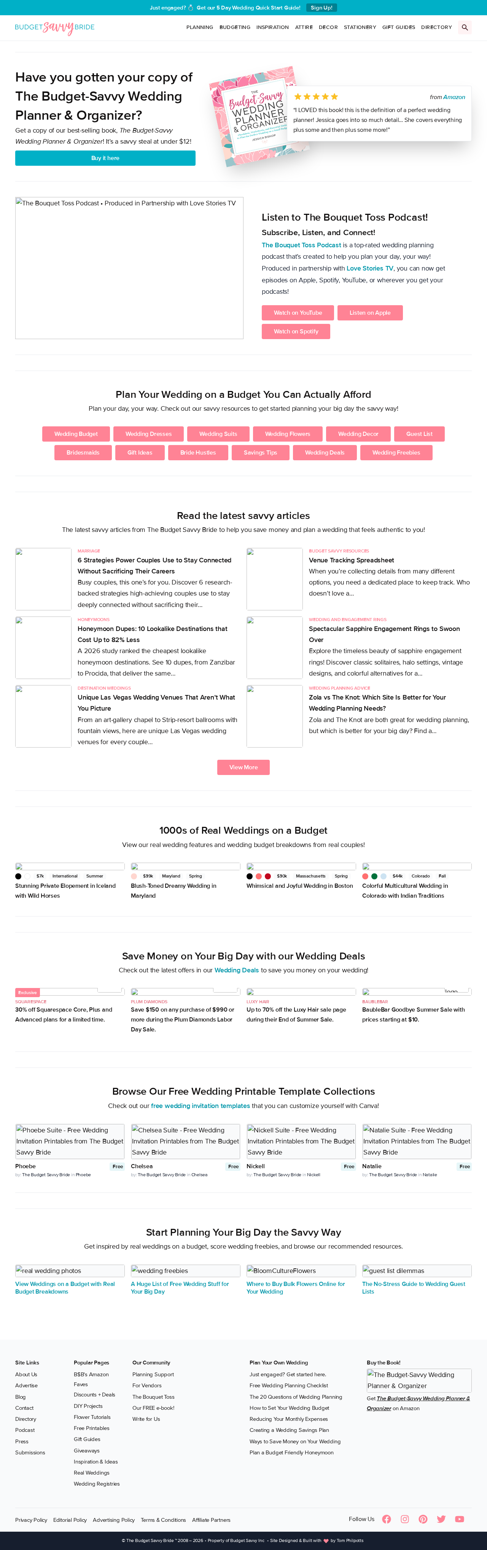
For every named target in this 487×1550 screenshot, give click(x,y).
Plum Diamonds (149, 1002)
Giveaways (87, 1450)
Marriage (89, 551)
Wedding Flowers (288, 434)
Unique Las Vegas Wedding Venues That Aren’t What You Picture (156, 703)
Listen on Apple (370, 313)
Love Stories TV (370, 268)
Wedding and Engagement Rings (348, 620)
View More (243, 767)
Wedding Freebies (396, 452)
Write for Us (146, 1418)
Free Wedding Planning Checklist (289, 1385)
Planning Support (152, 1374)
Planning (199, 27)
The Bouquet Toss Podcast (301, 245)
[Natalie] (417, 1141)
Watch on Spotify (296, 331)
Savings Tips (260, 452)
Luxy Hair (258, 1002)
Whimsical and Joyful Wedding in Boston (300, 886)
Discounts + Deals (94, 1394)
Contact (24, 1407)
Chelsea (199, 1175)
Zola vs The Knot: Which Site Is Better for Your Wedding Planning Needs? (377, 703)
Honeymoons (94, 620)
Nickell (313, 1175)
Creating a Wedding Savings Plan (289, 1430)
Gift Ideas (140, 452)
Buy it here (105, 158)
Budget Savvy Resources (339, 551)
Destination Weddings (104, 688)
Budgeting (235, 27)
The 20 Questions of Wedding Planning (296, 1396)
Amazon (454, 97)
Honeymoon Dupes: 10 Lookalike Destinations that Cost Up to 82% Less (152, 634)
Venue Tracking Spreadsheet (351, 560)
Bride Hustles (198, 452)
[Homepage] (54, 27)
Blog (20, 1396)
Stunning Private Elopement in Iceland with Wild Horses (65, 891)
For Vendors (147, 1385)
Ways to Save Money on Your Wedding (295, 1441)
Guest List (419, 434)
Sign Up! (321, 7)
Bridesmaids (83, 452)
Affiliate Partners (211, 1519)
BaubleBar (375, 1002)
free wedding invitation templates (200, 1106)
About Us (26, 1374)
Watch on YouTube (298, 313)
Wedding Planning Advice (339, 688)
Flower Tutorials (92, 1417)
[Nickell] (301, 1141)
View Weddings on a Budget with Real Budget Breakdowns (65, 1287)
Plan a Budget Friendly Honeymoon (292, 1452)
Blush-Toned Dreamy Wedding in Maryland (173, 891)
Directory (436, 27)
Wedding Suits (218, 434)
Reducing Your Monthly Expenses (289, 1418)
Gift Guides (398, 27)
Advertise (26, 1385)
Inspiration (272, 27)
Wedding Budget (76, 434)
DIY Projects (88, 1405)
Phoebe (83, 1175)
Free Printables (92, 1428)
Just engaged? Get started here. (288, 1374)
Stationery (360, 27)
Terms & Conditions (163, 1519)
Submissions (30, 1452)
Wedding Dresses (149, 434)
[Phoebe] (70, 1141)
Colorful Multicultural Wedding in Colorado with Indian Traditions (405, 891)
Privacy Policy (31, 1519)
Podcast (24, 1430)
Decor (328, 27)
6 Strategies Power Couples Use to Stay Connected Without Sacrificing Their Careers (154, 565)
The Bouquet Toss (153, 1396)
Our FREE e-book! (153, 1407)
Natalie (430, 1175)
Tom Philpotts (350, 1541)
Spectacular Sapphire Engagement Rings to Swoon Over (384, 634)
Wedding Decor (358, 434)
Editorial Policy (70, 1519)
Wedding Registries (97, 1483)
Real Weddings (92, 1472)
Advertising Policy (114, 1519)
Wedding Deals (325, 452)
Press (22, 1441)
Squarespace (30, 1002)
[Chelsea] (185, 1141)
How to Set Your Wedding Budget (289, 1407)
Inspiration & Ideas (96, 1461)
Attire (304, 27)
